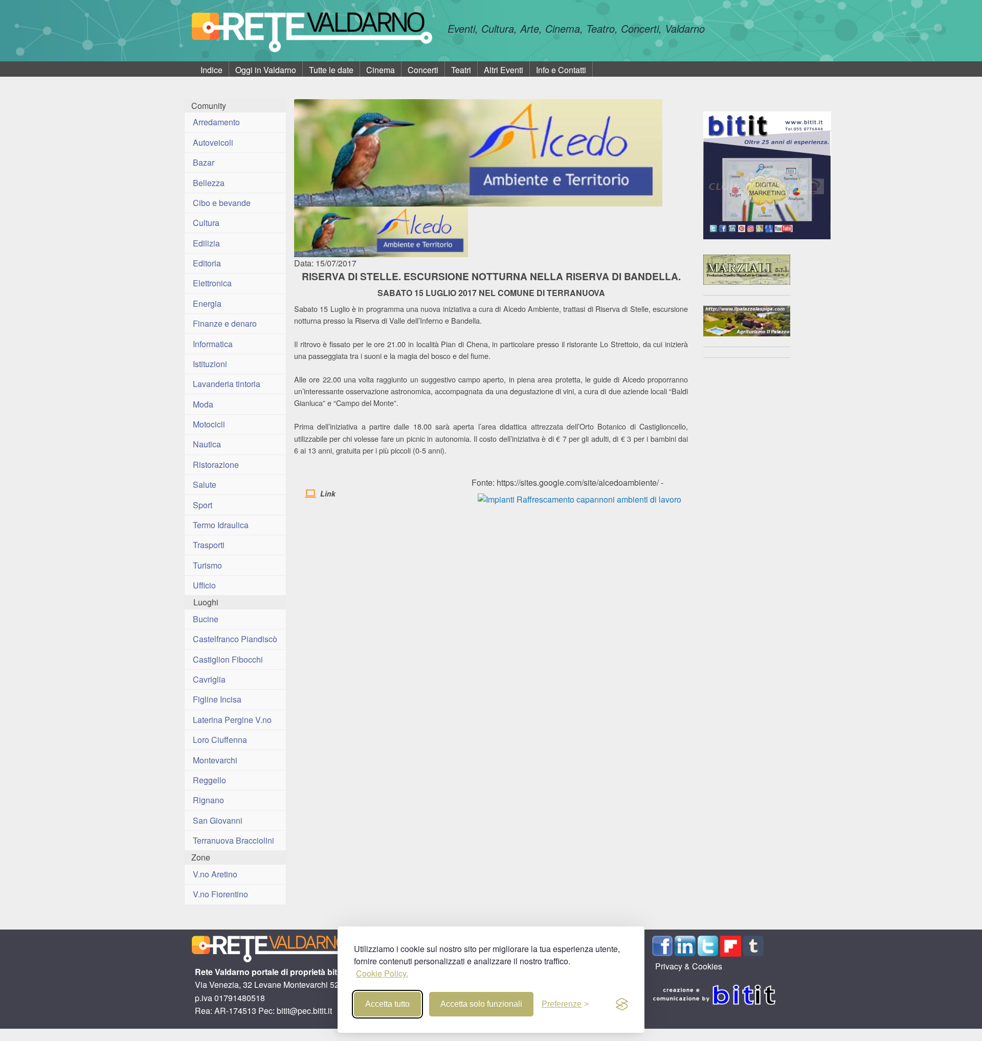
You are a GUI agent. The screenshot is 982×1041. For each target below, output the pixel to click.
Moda (203, 404)
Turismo (207, 565)
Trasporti (209, 545)
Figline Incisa (217, 699)
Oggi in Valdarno (265, 70)
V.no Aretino (215, 874)
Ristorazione (216, 464)
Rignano (208, 800)
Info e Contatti (561, 70)
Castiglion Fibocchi (228, 659)
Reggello (209, 780)
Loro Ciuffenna (220, 739)
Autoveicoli (213, 142)
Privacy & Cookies (688, 966)
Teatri (461, 70)
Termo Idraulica (221, 525)
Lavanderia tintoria (226, 384)
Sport (202, 505)
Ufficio (204, 585)
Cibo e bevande (222, 203)
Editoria (207, 263)
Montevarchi (215, 760)
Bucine (205, 619)
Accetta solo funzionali (481, 1004)
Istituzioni (210, 364)
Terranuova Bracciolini (233, 840)
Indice (211, 70)
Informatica (213, 344)
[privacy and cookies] (622, 1004)
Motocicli (209, 424)
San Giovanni (217, 820)
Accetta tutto (387, 1004)
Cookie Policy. (382, 973)
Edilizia (206, 243)
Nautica (207, 444)
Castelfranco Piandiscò (235, 639)
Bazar (203, 162)
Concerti (423, 70)
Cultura (206, 223)
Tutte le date (331, 70)
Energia (207, 303)
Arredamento (216, 122)
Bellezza (209, 183)
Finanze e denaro (225, 323)
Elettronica (212, 283)
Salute (204, 484)
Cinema (380, 70)
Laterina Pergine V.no (232, 720)
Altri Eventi (503, 70)
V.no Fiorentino (220, 894)
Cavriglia (209, 679)
